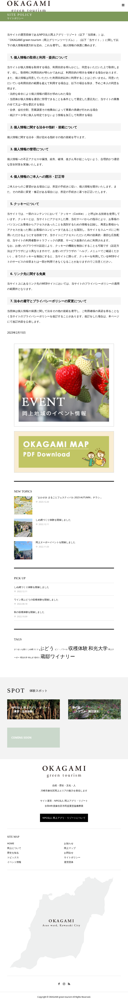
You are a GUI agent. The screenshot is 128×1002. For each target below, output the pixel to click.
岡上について (14, 848)
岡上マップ (70, 848)
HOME (10, 843)
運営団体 (68, 862)
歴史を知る (13, 852)
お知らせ (68, 843)
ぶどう (46, 648)
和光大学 (98, 648)
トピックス (13, 857)
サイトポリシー (72, 857)
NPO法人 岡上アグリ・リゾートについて (64, 817)
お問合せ (68, 852)
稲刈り (37, 657)
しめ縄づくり (33, 649)
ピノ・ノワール (61, 649)
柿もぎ (31, 657)
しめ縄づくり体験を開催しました (53, 519)
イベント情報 (14, 862)
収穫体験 (78, 648)
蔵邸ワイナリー (57, 656)
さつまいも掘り (20, 649)
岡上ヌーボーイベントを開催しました (55, 542)
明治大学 (24, 657)
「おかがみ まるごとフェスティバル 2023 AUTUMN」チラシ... (69, 497)
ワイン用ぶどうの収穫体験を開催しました (36, 599)
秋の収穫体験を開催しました (29, 612)
